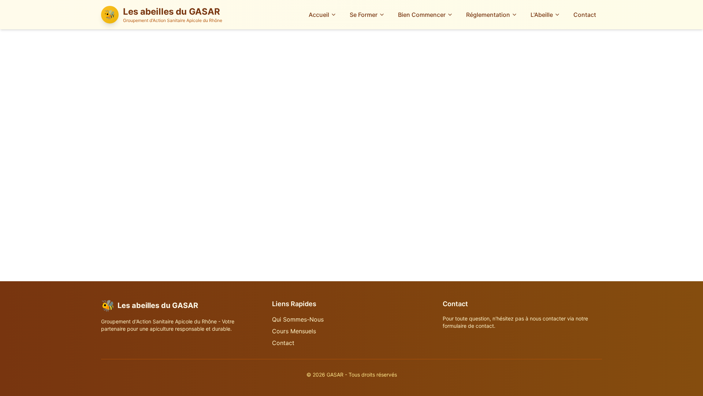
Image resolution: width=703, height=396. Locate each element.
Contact (584, 14)
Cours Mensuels (294, 331)
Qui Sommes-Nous (298, 319)
